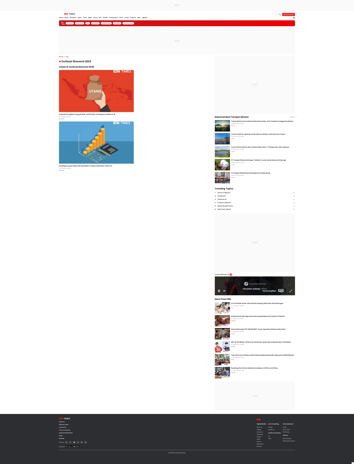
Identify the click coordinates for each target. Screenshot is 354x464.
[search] (280, 14)
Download (62, 446)
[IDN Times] (69, 14)
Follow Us (61, 442)
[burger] (294, 18)
